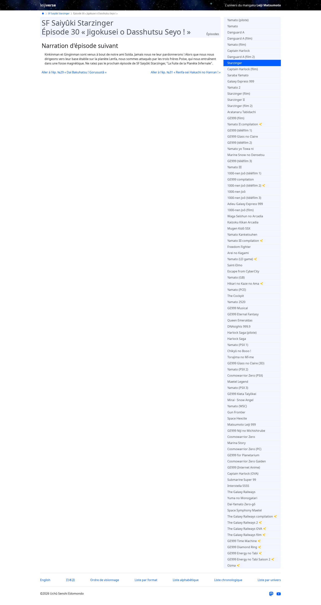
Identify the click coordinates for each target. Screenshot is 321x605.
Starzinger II (236, 100)
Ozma (231, 565)
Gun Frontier (236, 412)
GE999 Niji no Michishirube (246, 431)
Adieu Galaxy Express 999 (245, 204)
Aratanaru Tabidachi (241, 112)
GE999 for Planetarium (243, 455)
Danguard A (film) (239, 38)
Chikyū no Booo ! (239, 351)
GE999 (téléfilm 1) (239, 130)
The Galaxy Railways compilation (250, 516)
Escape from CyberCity (243, 271)
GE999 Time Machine (242, 541)
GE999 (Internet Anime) (243, 467)
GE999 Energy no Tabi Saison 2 (248, 559)
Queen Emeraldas (239, 320)
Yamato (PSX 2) (237, 369)
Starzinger (234, 63)
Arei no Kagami (238, 253)
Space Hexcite (237, 418)
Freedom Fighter (239, 247)
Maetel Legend (237, 382)
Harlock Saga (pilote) (242, 333)
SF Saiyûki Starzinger (58, 13)
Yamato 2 (233, 87)
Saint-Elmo (234, 265)
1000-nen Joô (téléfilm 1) (244, 173)
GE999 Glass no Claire (242, 136)
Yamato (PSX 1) (237, 345)
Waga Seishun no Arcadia (245, 216)
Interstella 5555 (238, 486)
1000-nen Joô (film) (240, 210)
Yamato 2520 (236, 302)
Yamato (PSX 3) (237, 388)
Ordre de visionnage (104, 580)
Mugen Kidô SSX (238, 228)
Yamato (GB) (236, 277)
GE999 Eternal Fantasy (243, 314)
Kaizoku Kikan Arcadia (242, 222)
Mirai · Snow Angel (240, 400)
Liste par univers (269, 580)
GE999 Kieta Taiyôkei (241, 394)
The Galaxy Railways (241, 492)
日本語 (70, 580)
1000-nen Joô (236, 192)
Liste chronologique (228, 580)
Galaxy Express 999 (240, 81)
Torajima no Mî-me (240, 357)
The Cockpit (235, 296)
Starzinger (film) (238, 94)
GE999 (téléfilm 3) (239, 161)
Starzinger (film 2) (239, 106)
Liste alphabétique (186, 580)
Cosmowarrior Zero (241, 437)
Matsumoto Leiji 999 (241, 424)
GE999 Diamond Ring (242, 547)
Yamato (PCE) (236, 290)
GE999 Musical (237, 308)
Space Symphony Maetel (244, 510)
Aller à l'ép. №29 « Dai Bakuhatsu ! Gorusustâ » (74, 72)
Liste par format (146, 580)
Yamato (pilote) (238, 20)
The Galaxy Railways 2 (242, 523)
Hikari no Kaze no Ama (243, 284)
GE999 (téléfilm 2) (239, 143)
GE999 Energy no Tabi (242, 553)
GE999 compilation (240, 179)
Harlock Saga (236, 339)
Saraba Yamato (238, 75)
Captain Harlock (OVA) (242, 473)
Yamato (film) (236, 45)
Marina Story (236, 443)
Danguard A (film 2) (241, 57)
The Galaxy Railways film (244, 535)
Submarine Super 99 (241, 480)
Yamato (232, 26)
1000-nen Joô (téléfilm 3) (244, 198)
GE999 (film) (235, 118)
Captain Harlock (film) (242, 69)
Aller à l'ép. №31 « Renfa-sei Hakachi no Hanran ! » (186, 72)
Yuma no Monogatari (242, 498)
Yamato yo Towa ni (240, 149)
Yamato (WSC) (237, 406)
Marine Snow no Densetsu (246, 155)
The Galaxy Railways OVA (244, 529)
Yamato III (234, 167)
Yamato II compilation (242, 124)
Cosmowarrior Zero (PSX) (245, 375)
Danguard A (235, 32)
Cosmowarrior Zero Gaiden (246, 461)
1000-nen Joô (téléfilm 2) (244, 185)
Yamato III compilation (243, 241)
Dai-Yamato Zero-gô (241, 504)
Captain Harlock (238, 51)
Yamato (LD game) (240, 259)
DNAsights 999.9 (238, 326)
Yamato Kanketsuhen (242, 234)
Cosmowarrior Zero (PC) (244, 449)
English (45, 580)
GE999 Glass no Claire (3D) (245, 363)
